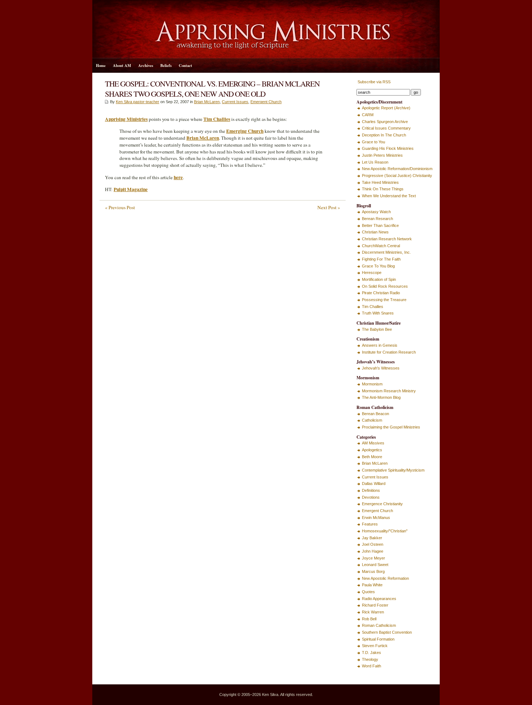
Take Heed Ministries (380, 182)
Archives (145, 65)
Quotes (368, 592)
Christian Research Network (387, 239)
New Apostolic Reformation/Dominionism (397, 168)
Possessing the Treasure (384, 299)
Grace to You (373, 142)
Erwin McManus (376, 517)
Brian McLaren (207, 102)
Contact (185, 65)
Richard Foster (375, 605)
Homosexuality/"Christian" (385, 531)
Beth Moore (372, 457)
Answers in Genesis (379, 345)
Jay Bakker (372, 538)
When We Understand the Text (389, 196)
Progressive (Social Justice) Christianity (397, 175)
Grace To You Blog (378, 266)
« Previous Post (120, 207)
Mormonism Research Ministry (389, 391)
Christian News (375, 232)
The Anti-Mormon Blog (381, 397)
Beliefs (166, 65)
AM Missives (373, 443)
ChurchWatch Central (381, 246)
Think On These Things (383, 189)
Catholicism (372, 420)
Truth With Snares (378, 313)
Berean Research (377, 218)
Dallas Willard (373, 483)
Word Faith (371, 666)
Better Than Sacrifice (380, 225)
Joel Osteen (372, 544)
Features (370, 524)
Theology (370, 659)
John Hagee (372, 551)
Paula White (372, 585)
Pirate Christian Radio (381, 293)
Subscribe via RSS (373, 82)
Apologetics (372, 450)
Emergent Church (266, 102)
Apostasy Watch (376, 212)
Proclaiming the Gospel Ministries (391, 427)
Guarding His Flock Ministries (388, 148)
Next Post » (328, 207)
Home (101, 65)
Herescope (371, 272)
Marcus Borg (373, 571)
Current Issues (235, 102)
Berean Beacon (375, 413)
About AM (122, 65)
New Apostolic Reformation (385, 578)
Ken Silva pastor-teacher (137, 102)
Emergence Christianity (382, 504)
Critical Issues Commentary (386, 128)
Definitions (371, 490)
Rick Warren (373, 612)
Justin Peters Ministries (382, 155)
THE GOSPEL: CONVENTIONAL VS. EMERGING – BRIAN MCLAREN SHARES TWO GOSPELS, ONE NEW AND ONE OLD (212, 88)
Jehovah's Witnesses (381, 368)
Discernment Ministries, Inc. (386, 252)
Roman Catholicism (379, 625)
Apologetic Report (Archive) (386, 108)
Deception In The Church (384, 135)
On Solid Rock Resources (385, 286)
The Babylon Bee (377, 329)
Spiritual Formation (378, 639)
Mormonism (372, 384)
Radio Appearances (379, 598)
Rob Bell (369, 619)
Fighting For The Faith (381, 259)
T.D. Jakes (371, 652)
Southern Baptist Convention (387, 632)
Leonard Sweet (375, 564)
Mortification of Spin (379, 279)
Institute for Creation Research (389, 352)
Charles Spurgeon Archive (385, 121)
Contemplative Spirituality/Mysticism (393, 470)
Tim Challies (372, 306)
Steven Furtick (375, 645)
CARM (367, 115)
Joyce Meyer (373, 558)
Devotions (371, 497)
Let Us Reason (375, 162)
